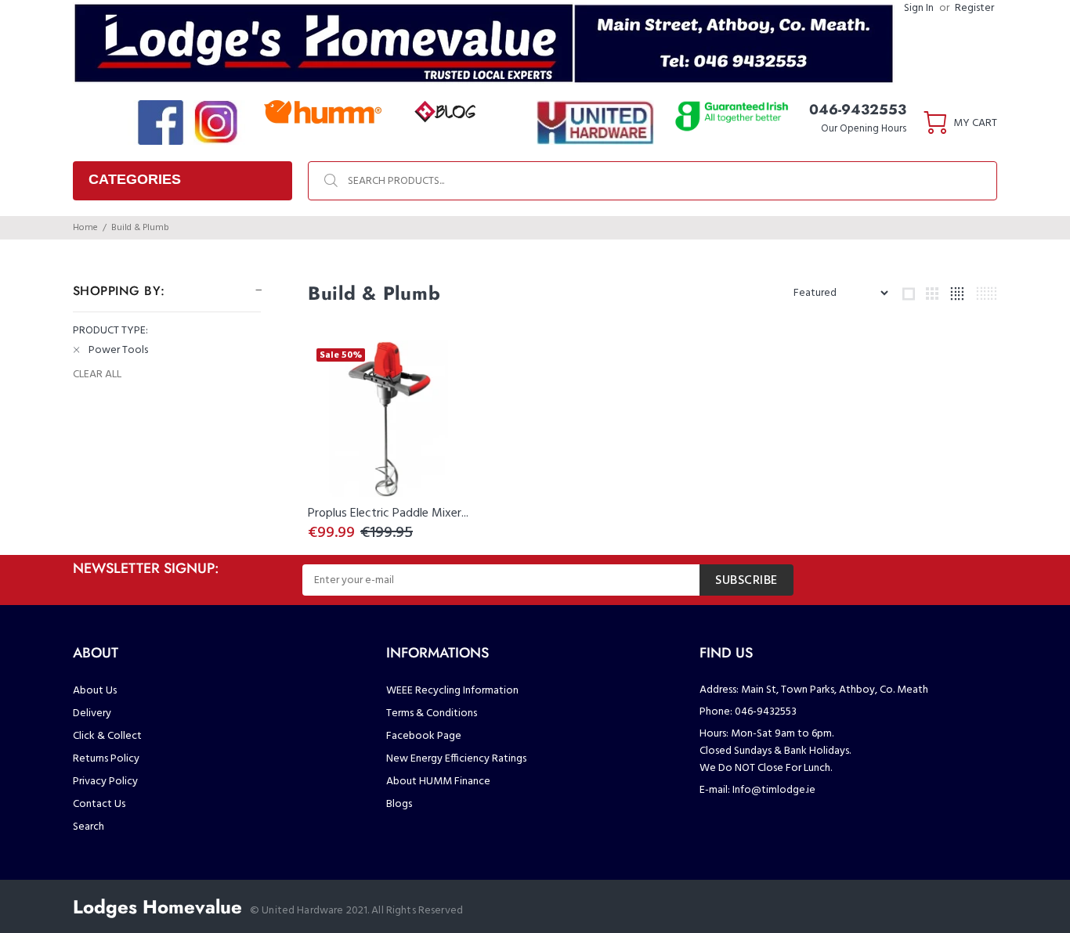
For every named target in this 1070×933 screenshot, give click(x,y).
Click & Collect (107, 736)
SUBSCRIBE (746, 581)
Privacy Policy (105, 782)
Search (88, 827)
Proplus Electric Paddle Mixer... (388, 513)
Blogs (399, 804)
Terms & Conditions (431, 713)
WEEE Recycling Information (452, 691)
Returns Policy (106, 759)
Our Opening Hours (863, 129)
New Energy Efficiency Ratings (456, 759)
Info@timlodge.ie (773, 790)
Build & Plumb (140, 228)
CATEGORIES (135, 179)
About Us (95, 691)
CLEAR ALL (97, 375)
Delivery (92, 713)
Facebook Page (423, 736)
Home (85, 228)
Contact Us (99, 804)
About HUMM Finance (438, 782)
